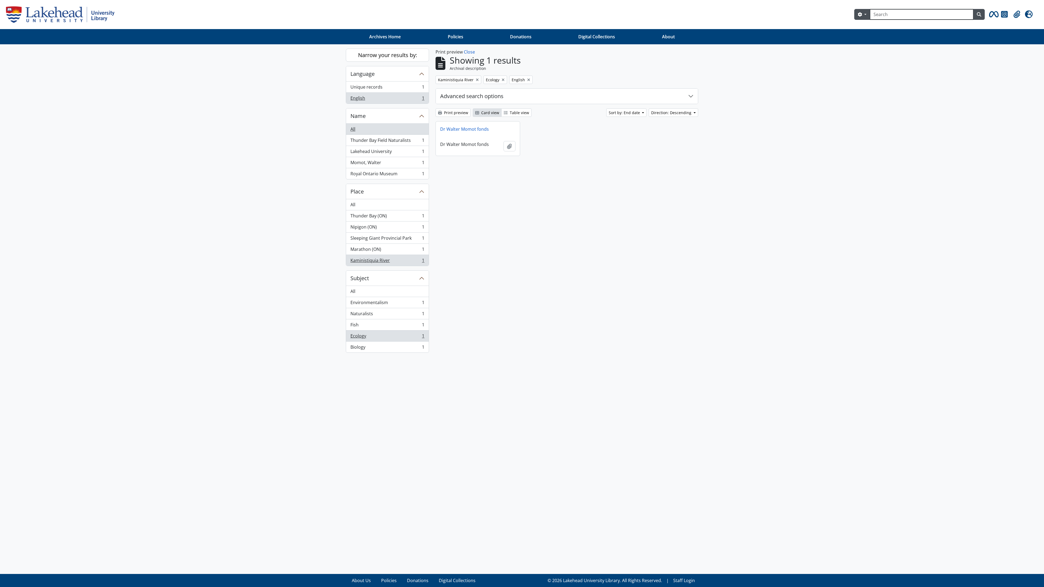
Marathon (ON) (387, 250)
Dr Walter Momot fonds (464, 129)
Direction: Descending (671, 112)
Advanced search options (472, 96)
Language (362, 73)
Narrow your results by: (387, 55)
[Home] (62, 14)
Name (358, 116)
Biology (387, 348)
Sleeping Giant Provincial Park (387, 239)
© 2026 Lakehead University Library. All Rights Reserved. (605, 580)
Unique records (387, 88)
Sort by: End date (625, 112)
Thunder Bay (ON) (387, 217)
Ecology (387, 337)
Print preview (455, 112)
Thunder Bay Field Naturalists (387, 141)
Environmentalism (387, 303)
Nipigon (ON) (387, 228)
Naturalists (387, 315)
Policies (455, 37)
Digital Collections (596, 37)
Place (357, 191)
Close (469, 52)
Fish (387, 326)
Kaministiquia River (387, 261)
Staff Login (684, 580)
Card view (489, 112)
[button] (993, 14)
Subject (359, 278)
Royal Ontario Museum (387, 175)
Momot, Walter (387, 164)
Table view (519, 112)
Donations (521, 37)
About (668, 37)
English (387, 99)
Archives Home (385, 37)
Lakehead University (387, 152)
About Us (361, 580)
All (352, 129)
